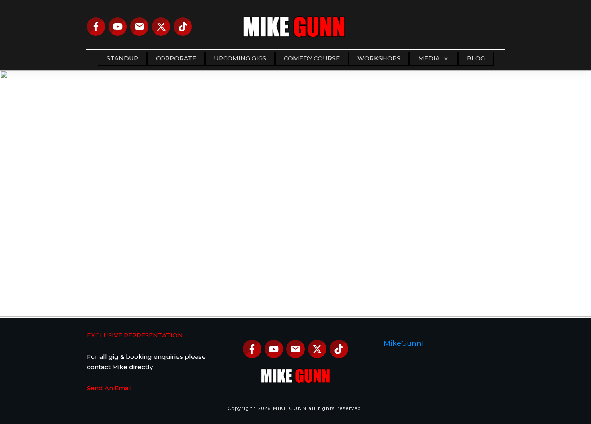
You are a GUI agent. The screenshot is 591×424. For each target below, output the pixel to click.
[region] (295, 193)
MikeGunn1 (404, 343)
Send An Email (109, 388)
